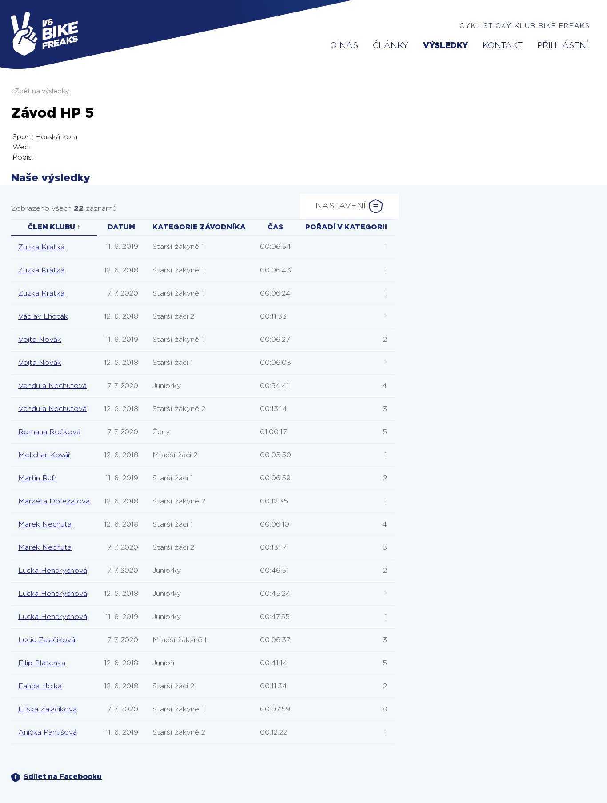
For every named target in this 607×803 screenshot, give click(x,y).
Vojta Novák (39, 339)
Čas (276, 227)
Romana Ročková (49, 431)
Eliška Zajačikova (47, 709)
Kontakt (503, 45)
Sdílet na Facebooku (63, 776)
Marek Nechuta (45, 524)
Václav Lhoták (43, 316)
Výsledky (445, 45)
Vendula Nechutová (52, 385)
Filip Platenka (41, 663)
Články (390, 45)
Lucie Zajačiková (46, 639)
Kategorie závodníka (199, 227)
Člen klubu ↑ (54, 227)
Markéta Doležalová (54, 501)
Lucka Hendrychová (52, 570)
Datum (121, 227)
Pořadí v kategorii (346, 227)
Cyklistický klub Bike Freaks (524, 26)
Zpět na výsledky (42, 91)
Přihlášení (562, 45)
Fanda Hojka (40, 686)
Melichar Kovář (44, 455)
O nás (344, 45)
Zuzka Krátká (41, 247)
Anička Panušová (47, 732)
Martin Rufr (37, 478)
